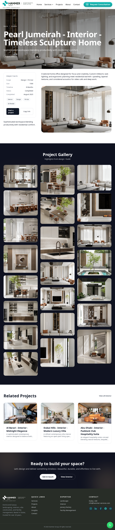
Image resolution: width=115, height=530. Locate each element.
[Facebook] (100, 509)
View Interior (67, 477)
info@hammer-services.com (99, 503)
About (68, 4)
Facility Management (68, 510)
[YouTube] (110, 509)
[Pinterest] (105, 509)
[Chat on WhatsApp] (110, 525)
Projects (59, 4)
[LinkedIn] (95, 509)
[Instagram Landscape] (91, 509)
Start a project (11, 111)
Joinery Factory (65, 507)
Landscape (64, 501)
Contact (76, 4)
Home (39, 4)
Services (34, 501)
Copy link (26, 111)
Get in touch (48, 477)
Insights (34, 510)
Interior (14, 26)
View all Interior (105, 396)
